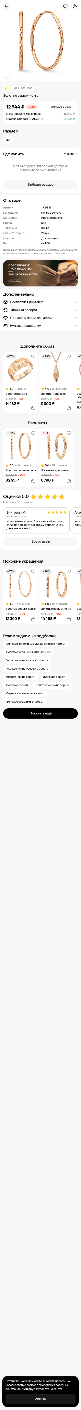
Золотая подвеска (53, 394)
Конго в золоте (51, 212)
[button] (40, 200)
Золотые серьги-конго (21, 470)
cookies (31, 1385)
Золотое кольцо (16, 394)
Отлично (41, 1398)
